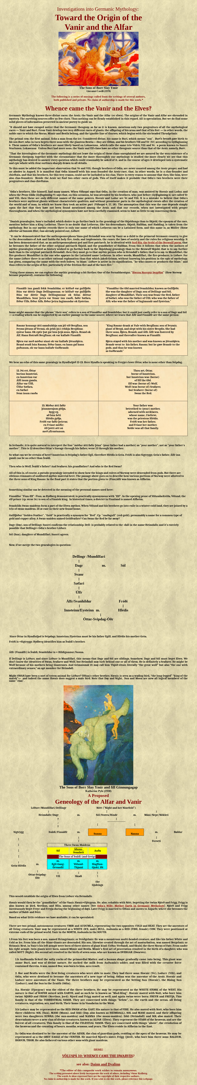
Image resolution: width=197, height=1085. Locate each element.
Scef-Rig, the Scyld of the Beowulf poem (156, 242)
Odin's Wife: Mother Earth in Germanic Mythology (130, 905)
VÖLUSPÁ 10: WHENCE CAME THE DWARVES (97, 1056)
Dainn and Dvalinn (105, 1064)
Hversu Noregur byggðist (147, 272)
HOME (98, 1049)
